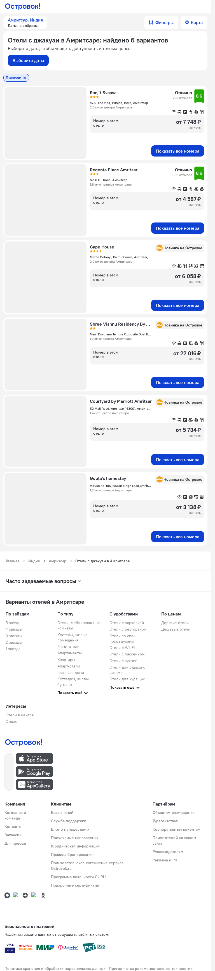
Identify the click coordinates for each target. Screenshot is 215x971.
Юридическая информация (75, 846)
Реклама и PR (165, 860)
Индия (34, 560)
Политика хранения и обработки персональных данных (55, 968)
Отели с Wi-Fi (122, 647)
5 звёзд (12, 622)
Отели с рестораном (128, 629)
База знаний (62, 812)
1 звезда (13, 648)
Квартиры (66, 659)
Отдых (11, 721)
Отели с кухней (123, 660)
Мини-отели (68, 646)
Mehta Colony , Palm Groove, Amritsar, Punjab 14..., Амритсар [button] (121, 257)
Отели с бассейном (127, 654)
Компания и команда (15, 815)
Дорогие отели (175, 622)
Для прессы (15, 843)
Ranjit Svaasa (103, 92)
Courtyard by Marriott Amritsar (121, 401)
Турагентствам (166, 820)
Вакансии (13, 834)
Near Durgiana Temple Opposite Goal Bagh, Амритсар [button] (121, 334)
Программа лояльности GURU (78, 876)
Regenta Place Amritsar (113, 169)
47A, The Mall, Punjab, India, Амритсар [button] (119, 103)
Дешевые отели (175, 629)
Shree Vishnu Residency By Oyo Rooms (121, 324)
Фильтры (164, 22)
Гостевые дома (70, 672)
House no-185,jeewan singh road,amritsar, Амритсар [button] (121, 486)
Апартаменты (69, 652)
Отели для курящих (127, 678)
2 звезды (14, 642)
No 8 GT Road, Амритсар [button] (108, 180)
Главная (12, 560)
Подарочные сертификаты (75, 885)
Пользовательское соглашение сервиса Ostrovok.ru (87, 865)
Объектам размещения (174, 812)
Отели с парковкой (126, 622)
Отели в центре (20, 714)
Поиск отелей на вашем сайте (174, 840)
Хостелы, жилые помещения (72, 637)
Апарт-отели (68, 666)
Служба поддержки (68, 820)
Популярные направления (75, 837)
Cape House (102, 247)
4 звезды (14, 629)
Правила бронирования (72, 854)
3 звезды (14, 635)
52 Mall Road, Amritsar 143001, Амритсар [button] (121, 408)
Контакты (13, 826)
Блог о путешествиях (70, 829)
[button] (25, 22)
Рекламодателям (168, 851)
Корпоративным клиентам (176, 829)
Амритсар (57, 560)
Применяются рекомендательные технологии (151, 968)
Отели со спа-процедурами (122, 638)
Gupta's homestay (108, 478)
